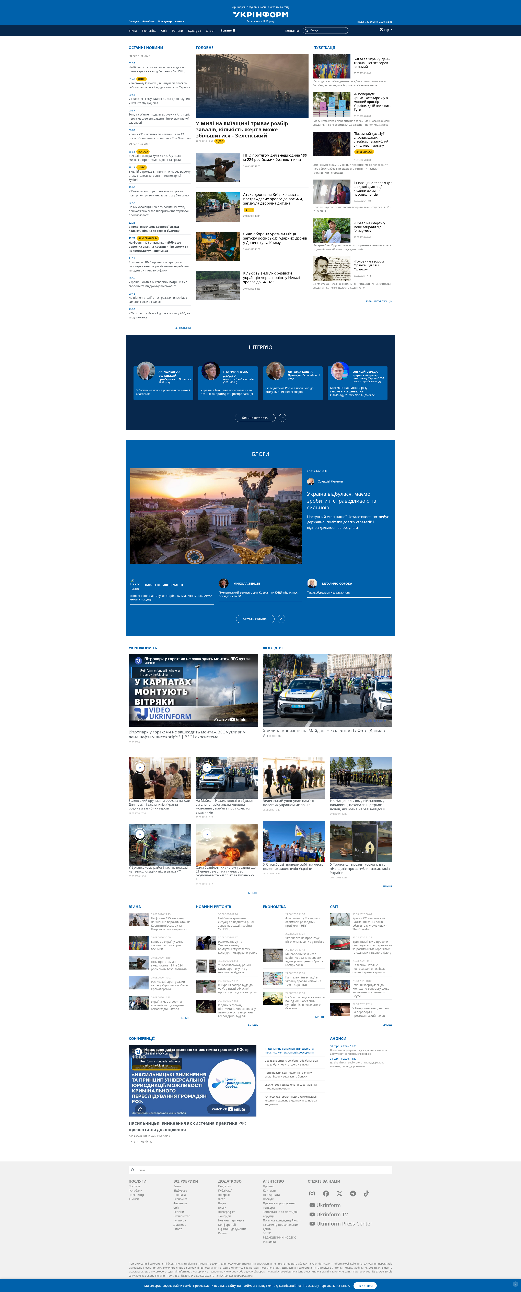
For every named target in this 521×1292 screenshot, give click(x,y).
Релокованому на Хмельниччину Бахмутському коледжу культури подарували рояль (237, 947)
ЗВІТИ (267, 1233)
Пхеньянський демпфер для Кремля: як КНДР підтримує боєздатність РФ (258, 594)
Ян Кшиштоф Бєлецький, (169, 374)
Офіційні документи (232, 1229)
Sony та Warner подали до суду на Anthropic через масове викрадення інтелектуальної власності (159, 118)
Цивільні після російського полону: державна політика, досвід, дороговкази (357, 1064)
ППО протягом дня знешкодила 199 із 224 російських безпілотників (275, 157)
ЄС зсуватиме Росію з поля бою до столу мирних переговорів (289, 390)
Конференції (227, 1225)
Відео (222, 1203)
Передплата (271, 1195)
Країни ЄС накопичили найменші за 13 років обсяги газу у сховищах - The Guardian (160, 136)
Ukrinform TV (331, 1214)
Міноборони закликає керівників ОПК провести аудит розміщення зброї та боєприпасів (304, 959)
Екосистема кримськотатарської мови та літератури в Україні (291, 1086)
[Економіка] (273, 955)
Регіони (177, 31)
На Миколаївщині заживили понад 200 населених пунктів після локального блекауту (305, 1002)
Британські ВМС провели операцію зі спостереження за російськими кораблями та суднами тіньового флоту (159, 266)
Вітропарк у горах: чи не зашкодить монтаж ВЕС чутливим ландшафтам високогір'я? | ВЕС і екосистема (187, 734)
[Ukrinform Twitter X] (339, 1193)
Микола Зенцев (246, 583)
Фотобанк (148, 21)
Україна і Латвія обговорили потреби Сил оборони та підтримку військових (158, 284)
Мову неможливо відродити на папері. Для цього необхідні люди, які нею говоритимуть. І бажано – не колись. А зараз (351, 123)
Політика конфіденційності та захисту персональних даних (282, 1224)
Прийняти (365, 1286)
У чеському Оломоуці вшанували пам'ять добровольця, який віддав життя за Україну (159, 85)
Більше (253, 893)
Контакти (292, 31)
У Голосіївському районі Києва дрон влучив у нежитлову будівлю (235, 968)
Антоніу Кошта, (300, 372)
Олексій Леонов (330, 481)
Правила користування (279, 1203)
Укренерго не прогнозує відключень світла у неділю (304, 939)
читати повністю (140, 1141)
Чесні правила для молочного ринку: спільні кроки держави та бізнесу (288, 1074)
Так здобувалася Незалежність (328, 592)
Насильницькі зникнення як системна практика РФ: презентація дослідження (290, 1050)
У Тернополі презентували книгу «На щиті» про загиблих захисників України (360, 868)
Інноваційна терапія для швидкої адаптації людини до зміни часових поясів (373, 189)
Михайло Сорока (337, 583)
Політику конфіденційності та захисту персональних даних (307, 1286)
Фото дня (273, 647)
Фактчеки (180, 1203)
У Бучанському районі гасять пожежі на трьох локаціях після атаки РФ (158, 869)
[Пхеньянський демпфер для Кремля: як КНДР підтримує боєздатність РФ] (224, 583)
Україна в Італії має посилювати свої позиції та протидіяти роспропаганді (227, 392)
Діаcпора (179, 1225)
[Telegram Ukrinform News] (353, 1193)
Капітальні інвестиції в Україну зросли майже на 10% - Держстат (303, 981)
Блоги (260, 453)
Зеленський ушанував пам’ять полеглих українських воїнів (289, 802)
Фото (221, 1199)
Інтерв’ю (260, 347)
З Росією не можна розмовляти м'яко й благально (163, 392)
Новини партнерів (231, 1220)
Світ (164, 31)
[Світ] (340, 919)
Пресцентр (165, 21)
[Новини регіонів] (206, 942)
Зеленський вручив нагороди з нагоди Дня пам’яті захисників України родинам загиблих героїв (159, 804)
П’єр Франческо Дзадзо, (235, 374)
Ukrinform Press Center (343, 1223)
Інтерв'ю (224, 1195)
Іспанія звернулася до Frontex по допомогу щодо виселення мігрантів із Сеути (370, 990)
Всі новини (182, 328)
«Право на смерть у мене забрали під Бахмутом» (369, 227)
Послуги (134, 21)
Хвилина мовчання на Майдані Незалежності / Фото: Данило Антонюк (324, 733)
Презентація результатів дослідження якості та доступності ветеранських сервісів (358, 1052)
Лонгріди (224, 1216)
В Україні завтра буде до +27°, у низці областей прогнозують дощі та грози (155, 158)
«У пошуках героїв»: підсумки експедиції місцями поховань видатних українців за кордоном (291, 1100)
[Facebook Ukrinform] (326, 1193)
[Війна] (139, 919)
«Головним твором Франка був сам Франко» (369, 265)
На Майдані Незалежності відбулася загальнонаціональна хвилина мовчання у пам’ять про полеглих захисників (224, 806)
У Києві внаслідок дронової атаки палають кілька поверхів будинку (154, 229)
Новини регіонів (213, 906)
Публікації (324, 47)
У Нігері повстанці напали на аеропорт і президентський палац (371, 1011)
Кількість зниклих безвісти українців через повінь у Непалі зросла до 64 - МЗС (271, 277)
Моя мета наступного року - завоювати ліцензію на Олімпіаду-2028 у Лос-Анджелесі (352, 391)
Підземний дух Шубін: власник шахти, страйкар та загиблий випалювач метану (371, 139)
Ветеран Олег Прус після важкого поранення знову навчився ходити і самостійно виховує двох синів (352, 247)
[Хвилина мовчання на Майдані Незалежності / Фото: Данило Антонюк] (327, 691)
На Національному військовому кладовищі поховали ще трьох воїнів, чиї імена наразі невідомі (357, 804)
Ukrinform (328, 1205)
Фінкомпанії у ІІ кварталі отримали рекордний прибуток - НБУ (302, 921)
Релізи (222, 1233)
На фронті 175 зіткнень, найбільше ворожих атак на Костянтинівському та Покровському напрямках (158, 247)
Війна (133, 31)
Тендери (269, 1207)
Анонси (179, 21)
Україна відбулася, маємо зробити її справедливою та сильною (341, 500)
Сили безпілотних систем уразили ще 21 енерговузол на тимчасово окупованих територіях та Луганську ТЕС (226, 873)
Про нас (268, 1186)
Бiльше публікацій (379, 301)
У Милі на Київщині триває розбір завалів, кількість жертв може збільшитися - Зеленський (242, 129)
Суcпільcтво (181, 1216)
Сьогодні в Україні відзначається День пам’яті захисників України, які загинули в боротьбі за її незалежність (349, 83)
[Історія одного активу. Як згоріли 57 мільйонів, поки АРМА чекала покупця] (135, 584)
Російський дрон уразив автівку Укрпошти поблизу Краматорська (169, 985)
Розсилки (269, 1242)
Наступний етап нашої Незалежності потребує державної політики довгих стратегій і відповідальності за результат (348, 522)
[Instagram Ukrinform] (312, 1193)
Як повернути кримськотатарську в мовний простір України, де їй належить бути (373, 102)
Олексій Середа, (366, 372)
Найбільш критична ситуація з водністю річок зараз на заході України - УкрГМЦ (157, 69)
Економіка (149, 31)
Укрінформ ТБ (143, 647)
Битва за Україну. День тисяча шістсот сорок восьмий (372, 63)
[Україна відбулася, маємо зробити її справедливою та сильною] (216, 515)
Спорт (210, 31)
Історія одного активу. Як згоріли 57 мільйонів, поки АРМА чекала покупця (171, 597)
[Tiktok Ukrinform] (366, 1193)
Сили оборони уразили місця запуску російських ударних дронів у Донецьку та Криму (275, 238)
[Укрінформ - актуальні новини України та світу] (260, 14)
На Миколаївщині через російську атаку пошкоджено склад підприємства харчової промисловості (159, 211)
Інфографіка (226, 1212)
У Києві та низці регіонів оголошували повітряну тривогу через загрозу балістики (159, 193)
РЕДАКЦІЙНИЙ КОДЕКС (279, 1237)
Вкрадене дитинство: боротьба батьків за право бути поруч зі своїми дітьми (291, 1062)
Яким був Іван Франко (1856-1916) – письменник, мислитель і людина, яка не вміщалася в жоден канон (352, 286)
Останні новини (146, 47)
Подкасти (224, 1186)
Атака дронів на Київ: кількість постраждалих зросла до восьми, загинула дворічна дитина (273, 199)
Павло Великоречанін (164, 585)
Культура (194, 31)
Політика (179, 1195)
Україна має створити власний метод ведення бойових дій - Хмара (168, 1005)
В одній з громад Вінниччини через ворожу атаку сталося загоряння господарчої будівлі (159, 176)
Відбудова (180, 1190)
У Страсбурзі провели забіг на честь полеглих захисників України (293, 866)
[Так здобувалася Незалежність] (312, 583)
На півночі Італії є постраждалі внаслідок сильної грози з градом (158, 300)
